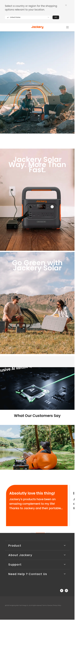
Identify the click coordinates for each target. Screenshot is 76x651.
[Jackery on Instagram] (66, 590)
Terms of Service (47, 605)
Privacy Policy (57, 605)
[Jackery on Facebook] (61, 590)
